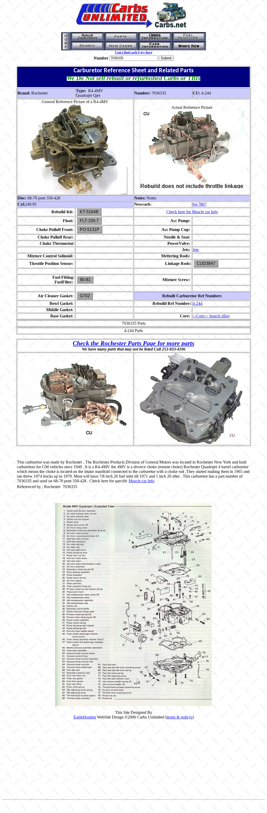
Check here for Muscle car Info (192, 212)
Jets (196, 249)
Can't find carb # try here (133, 52)
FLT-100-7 (89, 220)
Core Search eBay (211, 316)
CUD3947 (206, 263)
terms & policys (179, 717)
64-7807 (200, 204)
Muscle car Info (141, 481)
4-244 (197, 303)
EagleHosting (85, 717)
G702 (85, 296)
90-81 (85, 279)
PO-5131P (89, 229)
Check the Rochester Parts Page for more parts (133, 343)
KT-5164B (89, 212)
